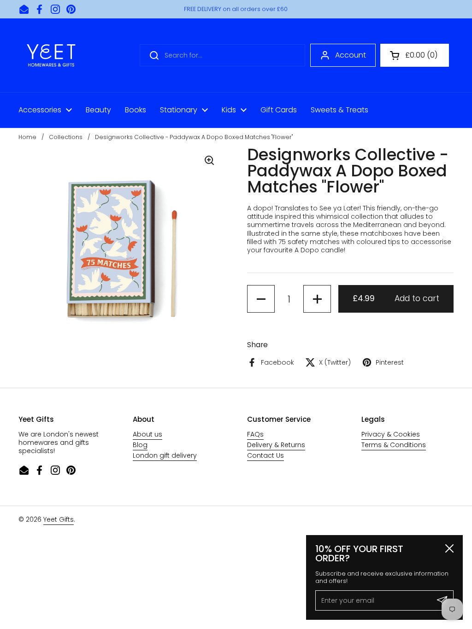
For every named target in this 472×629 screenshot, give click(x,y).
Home (27, 137)
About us (147, 434)
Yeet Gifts (58, 519)
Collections (66, 137)
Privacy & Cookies (390, 434)
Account (350, 55)
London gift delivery (165, 455)
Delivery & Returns (276, 444)
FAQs (255, 434)
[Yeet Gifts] (51, 55)
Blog (140, 444)
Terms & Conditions (393, 444)
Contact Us (265, 455)
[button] (414, 55)
